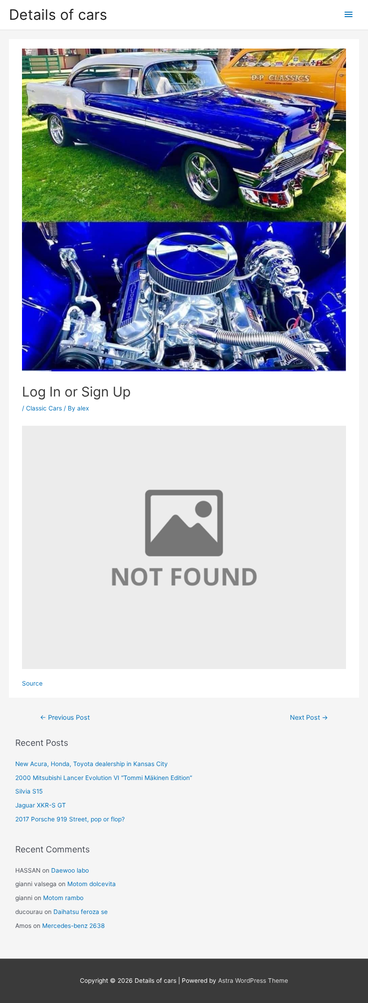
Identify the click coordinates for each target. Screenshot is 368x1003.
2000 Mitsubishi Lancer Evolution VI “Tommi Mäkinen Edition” (103, 777)
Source (32, 683)
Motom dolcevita (91, 883)
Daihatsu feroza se (80, 911)
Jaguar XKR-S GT (40, 805)
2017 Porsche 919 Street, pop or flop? (70, 819)
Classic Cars (44, 408)
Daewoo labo (70, 870)
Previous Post (65, 717)
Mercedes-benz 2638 (73, 925)
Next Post (309, 717)
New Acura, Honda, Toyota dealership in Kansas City (91, 763)
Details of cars (58, 14)
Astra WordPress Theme (253, 980)
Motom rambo (63, 897)
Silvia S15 (29, 791)
